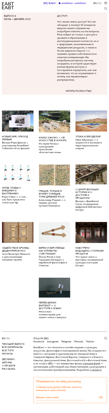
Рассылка (8, 369)
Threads (78, 341)
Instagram (52, 341)
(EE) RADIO (49, 3)
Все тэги (8, 350)
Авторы (7, 362)
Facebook (38, 341)
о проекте (96, 370)
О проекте (8, 365)
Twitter (90, 341)
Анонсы (7, 353)
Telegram (66, 341)
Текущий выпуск (13, 344)
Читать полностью (79, 91)
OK (101, 397)
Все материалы (12, 347)
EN (95, 3)
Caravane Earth (91, 363)
